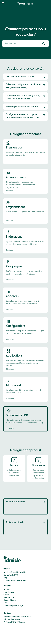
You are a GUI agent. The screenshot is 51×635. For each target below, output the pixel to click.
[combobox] (20, 43)
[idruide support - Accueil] (25, 3)
